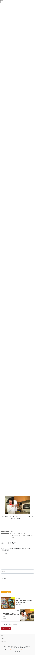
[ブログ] (8, 602)
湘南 (24, 535)
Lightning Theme (20, 649)
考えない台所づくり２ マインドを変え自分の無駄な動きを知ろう (11, 614)
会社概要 (3, 641)
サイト (3, 585)
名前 (3, 571)
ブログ (11, 531)
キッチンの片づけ (22, 533)
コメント (4, 553)
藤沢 (13, 537)
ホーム (3, 635)
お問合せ (3, 638)
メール (3, 578)
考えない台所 (30, 535)
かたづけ (14, 533)
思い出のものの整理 (16, 535)
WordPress (12, 649)
